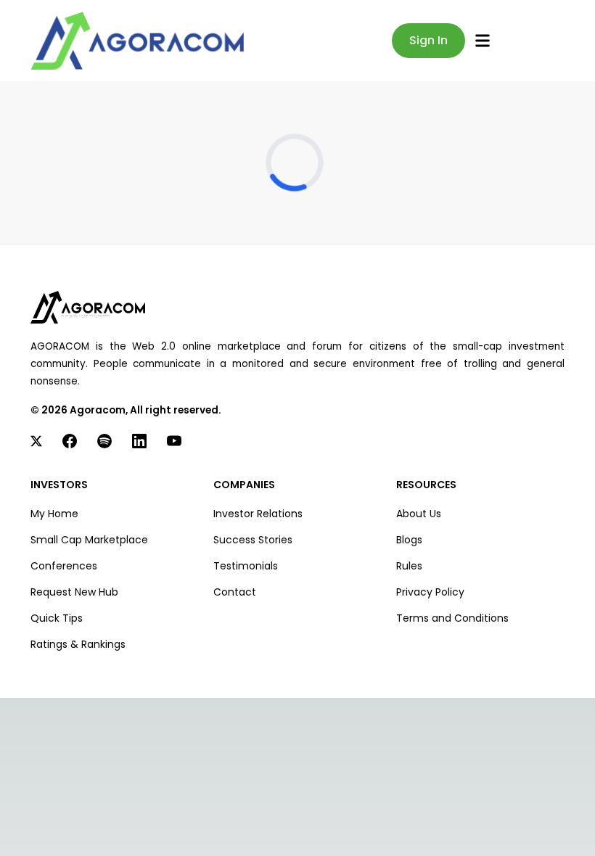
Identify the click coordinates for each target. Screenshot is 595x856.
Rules (409, 566)
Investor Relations (258, 513)
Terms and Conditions (452, 618)
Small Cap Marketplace (89, 539)
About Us (418, 513)
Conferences (63, 566)
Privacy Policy (430, 592)
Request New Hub (74, 592)
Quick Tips (56, 618)
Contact (234, 592)
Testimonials (245, 566)
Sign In (428, 40)
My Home (54, 513)
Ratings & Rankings (78, 644)
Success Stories (252, 539)
